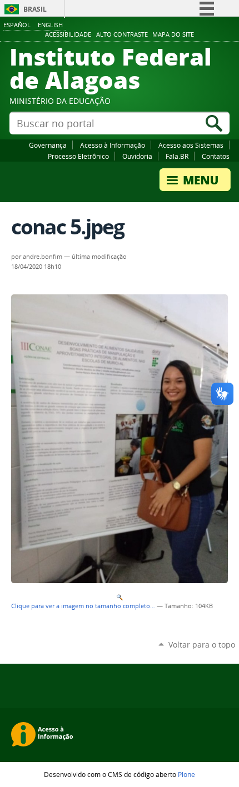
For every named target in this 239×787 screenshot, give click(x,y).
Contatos (216, 156)
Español (17, 25)
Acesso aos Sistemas (190, 145)
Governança (48, 145)
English (50, 25)
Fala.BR (177, 156)
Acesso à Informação (112, 145)
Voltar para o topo (201, 644)
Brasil (35, 9)
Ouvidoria (137, 156)
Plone (186, 774)
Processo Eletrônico (78, 156)
